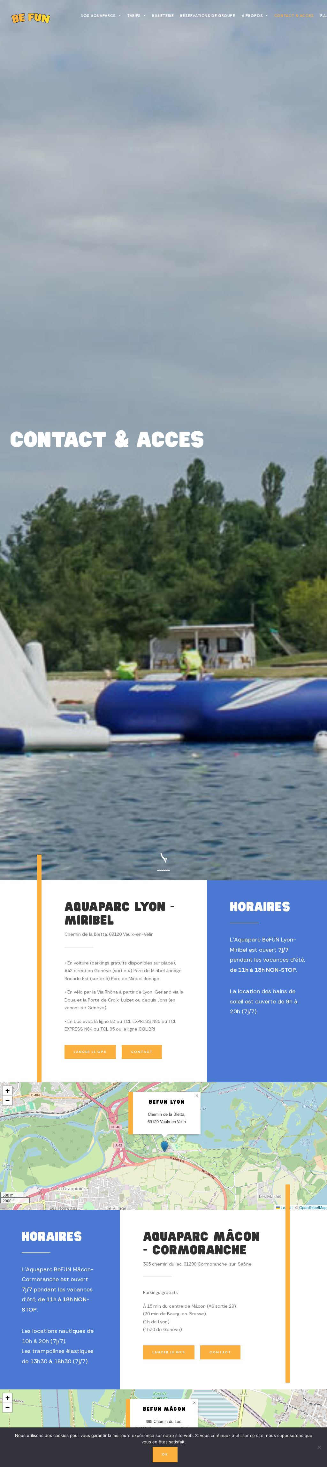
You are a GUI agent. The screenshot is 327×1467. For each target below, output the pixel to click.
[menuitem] (100, 15)
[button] (164, 1146)
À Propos (252, 15)
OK (165, 1454)
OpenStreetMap (313, 1207)
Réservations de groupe (207, 15)
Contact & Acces (294, 15)
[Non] (319, 1447)
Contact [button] (142, 1051)
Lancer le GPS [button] (90, 1051)
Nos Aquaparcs (98, 15)
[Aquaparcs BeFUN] (34, 15)
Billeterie (163, 15)
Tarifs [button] (134, 15)
